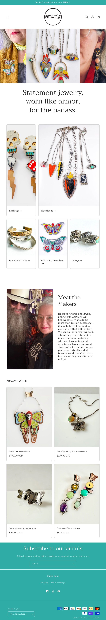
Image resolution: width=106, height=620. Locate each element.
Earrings (14, 210)
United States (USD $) (18, 614)
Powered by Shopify (93, 618)
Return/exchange (58, 583)
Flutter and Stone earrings (68, 528)
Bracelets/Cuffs (18, 260)
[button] (8, 17)
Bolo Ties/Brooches (52, 260)
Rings (76, 260)
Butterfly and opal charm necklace (72, 452)
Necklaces (47, 210)
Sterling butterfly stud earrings (22, 528)
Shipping (44, 583)
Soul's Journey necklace (19, 452)
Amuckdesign (82, 618)
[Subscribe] (73, 564)
